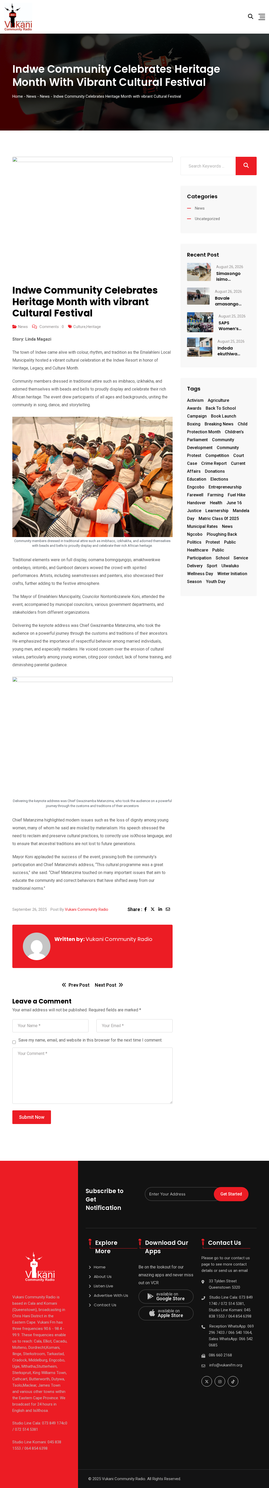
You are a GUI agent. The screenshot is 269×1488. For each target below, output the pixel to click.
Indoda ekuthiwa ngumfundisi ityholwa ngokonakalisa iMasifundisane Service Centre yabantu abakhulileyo (234, 351)
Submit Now (31, 1117)
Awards (194, 408)
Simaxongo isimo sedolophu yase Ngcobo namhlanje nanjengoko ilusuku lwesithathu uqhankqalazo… (233, 276)
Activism (195, 400)
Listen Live (103, 1286)
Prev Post (79, 985)
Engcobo (195, 487)
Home (100, 1267)
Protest (213, 542)
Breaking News (219, 424)
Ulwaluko (230, 565)
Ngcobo (195, 534)
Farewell (195, 494)
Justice (194, 510)
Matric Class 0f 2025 (219, 518)
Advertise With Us (111, 1295)
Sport (212, 565)
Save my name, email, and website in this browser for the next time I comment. (90, 1040)
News (23, 326)
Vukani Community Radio (86, 909)
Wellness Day (200, 573)
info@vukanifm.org (225, 1365)
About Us (103, 1276)
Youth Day (215, 581)
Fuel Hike (236, 494)
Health (216, 502)
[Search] (250, 16)
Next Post (105, 985)
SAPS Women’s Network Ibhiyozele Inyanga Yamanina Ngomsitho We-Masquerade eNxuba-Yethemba (232, 326)
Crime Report (214, 463)
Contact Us (105, 1305)
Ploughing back (222, 534)
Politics (194, 542)
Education (196, 479)
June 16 (234, 502)
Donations (215, 471)
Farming (216, 494)
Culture (79, 326)
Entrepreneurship (225, 487)
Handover (196, 502)
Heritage (93, 326)
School (222, 557)
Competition (217, 455)
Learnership (217, 510)
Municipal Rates (202, 526)
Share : (134, 909)
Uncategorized (207, 218)
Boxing (193, 424)
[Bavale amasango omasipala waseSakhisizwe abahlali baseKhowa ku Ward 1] (198, 295)
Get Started (231, 1194)
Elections (219, 479)
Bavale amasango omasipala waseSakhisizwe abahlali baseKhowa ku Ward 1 (232, 301)
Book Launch (223, 416)
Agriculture (218, 400)
